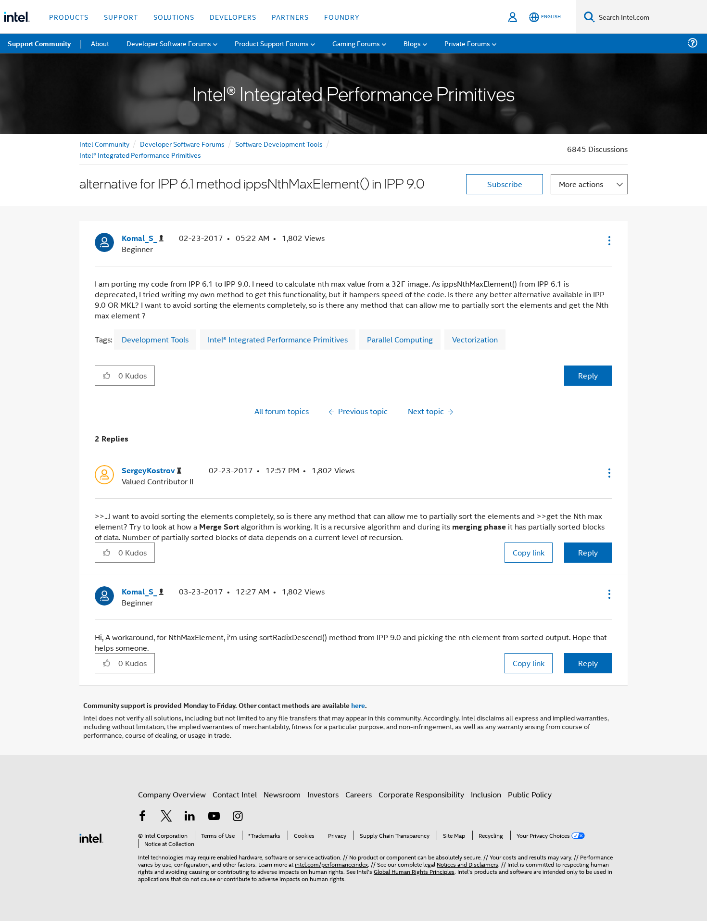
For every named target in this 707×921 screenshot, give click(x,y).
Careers (358, 794)
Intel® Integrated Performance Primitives (140, 155)
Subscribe (504, 183)
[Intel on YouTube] (214, 816)
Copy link (528, 552)
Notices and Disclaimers (467, 864)
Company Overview (172, 794)
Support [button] (121, 17)
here (358, 705)
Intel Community (104, 144)
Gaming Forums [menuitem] (356, 43)
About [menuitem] (100, 43)
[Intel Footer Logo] (91, 837)
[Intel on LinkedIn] (190, 816)
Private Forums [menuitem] (467, 43)
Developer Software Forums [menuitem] (168, 43)
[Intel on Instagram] (237, 816)
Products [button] (68, 17)
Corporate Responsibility (421, 794)
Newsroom (282, 794)
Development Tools (155, 339)
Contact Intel (235, 794)
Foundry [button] (342, 17)
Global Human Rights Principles (414, 871)
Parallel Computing (400, 339)
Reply (588, 375)
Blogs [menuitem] (412, 43)
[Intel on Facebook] (142, 816)
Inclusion (486, 794)
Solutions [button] (173, 17)
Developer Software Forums (182, 144)
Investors (323, 794)
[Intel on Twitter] (166, 816)
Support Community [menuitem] (39, 43)
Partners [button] (290, 17)
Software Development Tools (279, 144)
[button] (608, 240)
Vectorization (475, 339)
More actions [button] (581, 183)
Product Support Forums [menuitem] (272, 43)
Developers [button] (233, 17)
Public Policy (530, 794)
